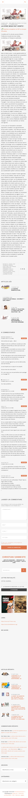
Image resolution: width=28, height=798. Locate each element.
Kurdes (11, 270)
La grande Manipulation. (15, 289)
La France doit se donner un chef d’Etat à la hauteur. (18, 718)
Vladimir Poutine (7, 274)
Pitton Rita (4, 389)
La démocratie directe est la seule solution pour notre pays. (18, 708)
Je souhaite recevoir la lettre (13, 586)
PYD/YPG (5, 271)
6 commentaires (13, 24)
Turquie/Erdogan (7, 272)
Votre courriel (6, 581)
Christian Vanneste (14, 557)
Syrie (13, 271)
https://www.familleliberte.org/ (9, 624)
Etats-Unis (6, 266)
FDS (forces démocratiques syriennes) (9, 268)
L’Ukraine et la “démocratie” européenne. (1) (16, 687)
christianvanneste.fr (19, 791)
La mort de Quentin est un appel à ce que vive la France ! (17, 697)
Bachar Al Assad (7, 264)
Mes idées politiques (15, 23)
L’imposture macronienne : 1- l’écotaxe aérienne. (17, 321)
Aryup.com (14, 793)
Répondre (24, 338)
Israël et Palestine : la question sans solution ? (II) (18, 310)
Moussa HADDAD (5, 337)
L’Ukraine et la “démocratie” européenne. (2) (16, 677)
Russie (9, 271)
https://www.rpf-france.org (8, 621)
